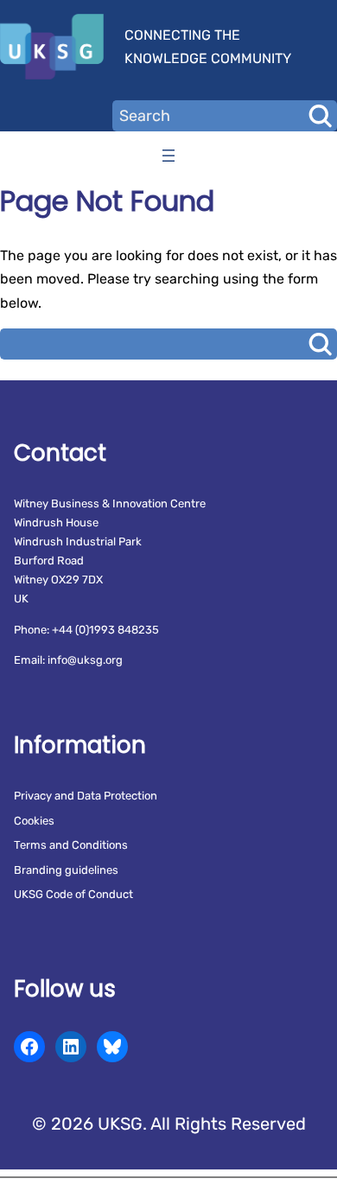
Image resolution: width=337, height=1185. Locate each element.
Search (319, 115)
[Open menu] (168, 155)
